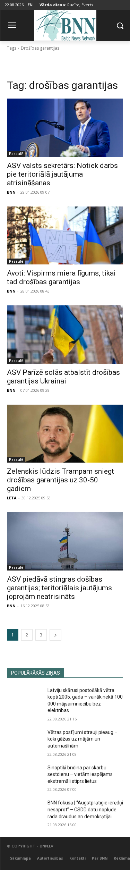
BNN (11, 192)
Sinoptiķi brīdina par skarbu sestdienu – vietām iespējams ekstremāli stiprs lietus (80, 774)
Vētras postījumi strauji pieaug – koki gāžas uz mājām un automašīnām (82, 739)
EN (30, 4)
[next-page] (55, 635)
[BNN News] (65, 24)
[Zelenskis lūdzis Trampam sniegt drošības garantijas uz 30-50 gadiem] (65, 434)
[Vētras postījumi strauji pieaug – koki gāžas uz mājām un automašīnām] (24, 741)
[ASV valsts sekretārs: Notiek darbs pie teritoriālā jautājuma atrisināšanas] (65, 128)
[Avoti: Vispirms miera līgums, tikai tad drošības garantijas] (65, 235)
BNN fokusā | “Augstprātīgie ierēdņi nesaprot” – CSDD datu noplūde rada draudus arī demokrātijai (85, 809)
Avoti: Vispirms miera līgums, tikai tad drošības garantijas (61, 277)
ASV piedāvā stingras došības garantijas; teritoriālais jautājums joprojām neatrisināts (59, 588)
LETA (12, 497)
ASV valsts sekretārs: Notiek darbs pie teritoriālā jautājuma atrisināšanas (62, 174)
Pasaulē (16, 153)
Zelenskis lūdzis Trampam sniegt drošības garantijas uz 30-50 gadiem (60, 480)
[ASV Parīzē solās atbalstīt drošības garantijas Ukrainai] (65, 334)
